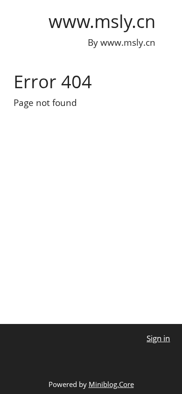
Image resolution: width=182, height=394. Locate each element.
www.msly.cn (102, 21)
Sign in (158, 338)
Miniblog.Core (111, 384)
